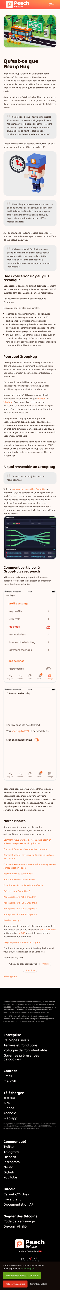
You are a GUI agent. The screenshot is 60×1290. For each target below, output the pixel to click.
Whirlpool (8, 402)
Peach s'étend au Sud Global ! (18, 874)
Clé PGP (10, 1081)
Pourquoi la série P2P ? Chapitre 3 (20, 909)
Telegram (8, 942)
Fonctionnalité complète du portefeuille (23, 885)
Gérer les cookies (38, 1284)
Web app (10, 1118)
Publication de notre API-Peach (19, 879)
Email (8, 1076)
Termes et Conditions (21, 1045)
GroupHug (30, 970)
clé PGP (21, 933)
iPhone (9, 1108)
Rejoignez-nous (16, 1040)
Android (10, 1113)
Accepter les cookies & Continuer (22, 1276)
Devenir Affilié (15, 1227)
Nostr (8, 1167)
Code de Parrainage (19, 1221)
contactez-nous (48, 929)
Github (9, 1172)
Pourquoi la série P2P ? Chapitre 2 (20, 903)
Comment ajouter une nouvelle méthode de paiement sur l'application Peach (30, 866)
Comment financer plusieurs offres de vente (26, 849)
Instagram (35, 942)
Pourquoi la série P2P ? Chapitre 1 (20, 897)
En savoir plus (27, 1269)
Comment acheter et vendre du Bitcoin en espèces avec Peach (29, 856)
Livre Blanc (12, 1199)
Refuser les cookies (15, 1284)
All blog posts (10, 976)
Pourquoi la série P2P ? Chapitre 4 (20, 914)
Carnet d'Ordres (16, 1194)
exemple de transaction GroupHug (29, 489)
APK (7, 1103)
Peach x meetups (12, 920)
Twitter (25, 942)
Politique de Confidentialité (25, 1050)
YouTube (10, 1177)
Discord (17, 942)
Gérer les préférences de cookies (21, 1057)
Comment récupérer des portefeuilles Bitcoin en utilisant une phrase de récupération (27, 841)
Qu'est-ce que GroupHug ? (17, 891)
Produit (45, 963)
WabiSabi (41, 398)
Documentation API (19, 1205)
